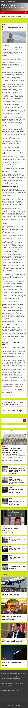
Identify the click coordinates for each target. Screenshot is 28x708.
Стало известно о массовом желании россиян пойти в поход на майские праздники (13, 617)
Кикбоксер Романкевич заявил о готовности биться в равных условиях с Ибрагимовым (17, 492)
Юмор (3, 526)
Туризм (4, 575)
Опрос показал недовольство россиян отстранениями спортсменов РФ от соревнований (16, 503)
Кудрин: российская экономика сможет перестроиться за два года (14, 403)
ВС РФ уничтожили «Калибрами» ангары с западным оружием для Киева (16, 481)
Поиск (24, 420)
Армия (4, 24)
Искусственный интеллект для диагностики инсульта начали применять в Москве (13, 410)
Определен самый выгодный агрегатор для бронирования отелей (11, 663)
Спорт (3, 446)
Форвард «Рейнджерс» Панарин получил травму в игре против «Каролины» (17, 471)
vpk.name (10, 395)
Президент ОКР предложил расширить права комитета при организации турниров (12, 450)
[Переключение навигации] (3, 12)
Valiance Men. (8, 5)
